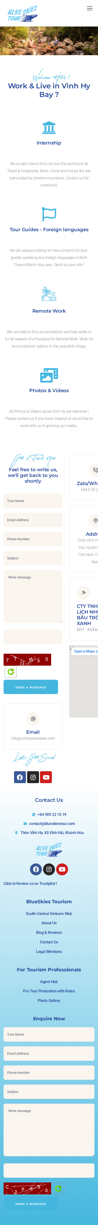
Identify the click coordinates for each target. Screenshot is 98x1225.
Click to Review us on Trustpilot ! (30, 883)
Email (33, 732)
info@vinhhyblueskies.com (33, 738)
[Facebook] (20, 777)
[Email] (33, 718)
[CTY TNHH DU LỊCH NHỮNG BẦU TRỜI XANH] (83, 592)
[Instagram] (33, 777)
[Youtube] (46, 777)
